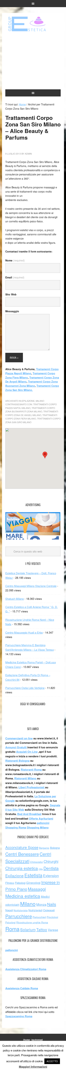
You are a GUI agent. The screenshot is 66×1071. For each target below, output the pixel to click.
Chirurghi (51, 861)
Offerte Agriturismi (41, 818)
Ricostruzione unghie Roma (32, 922)
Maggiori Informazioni (33, 1067)
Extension (51, 875)
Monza (41, 904)
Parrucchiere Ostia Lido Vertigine (25, 688)
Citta (41, 869)
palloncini (43, 823)
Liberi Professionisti (32, 787)
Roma (12, 929)
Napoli (9, 910)
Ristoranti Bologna (17, 761)
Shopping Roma (15, 827)
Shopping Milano (38, 827)
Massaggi (37, 889)
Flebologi (20, 883)
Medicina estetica (22, 896)
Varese (53, 929)
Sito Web (10, 294)
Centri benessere (33, 24)
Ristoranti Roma (31, 770)
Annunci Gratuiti (16, 747)
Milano (40, 400)
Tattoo (41, 929)
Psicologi (10, 922)
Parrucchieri (39, 917)
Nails (51, 904)
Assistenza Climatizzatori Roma (25, 969)
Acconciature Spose (21, 847)
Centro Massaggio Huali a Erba (24, 632)
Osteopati (49, 910)
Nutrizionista (21, 910)
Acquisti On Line (27, 752)
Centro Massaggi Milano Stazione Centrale (30, 586)
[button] (45, 455)
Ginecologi (33, 882)
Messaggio (12, 311)
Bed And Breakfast (29, 814)
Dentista (51, 868)
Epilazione (28, 400)
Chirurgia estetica (21, 868)
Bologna (55, 848)
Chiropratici (36, 862)
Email (14, 277)
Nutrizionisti (35, 910)
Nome (15, 260)
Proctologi (52, 917)
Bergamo (44, 848)
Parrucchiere (18, 916)
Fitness (9, 883)
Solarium (28, 929)
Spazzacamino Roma (18, 1016)
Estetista (33, 875)
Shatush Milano (14, 599)
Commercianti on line (19, 738)
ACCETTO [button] (52, 1061)
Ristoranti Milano (25, 778)
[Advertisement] (33, 60)
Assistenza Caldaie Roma (21, 988)
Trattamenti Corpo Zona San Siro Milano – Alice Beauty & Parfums (33, 127)
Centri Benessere (22, 854)
